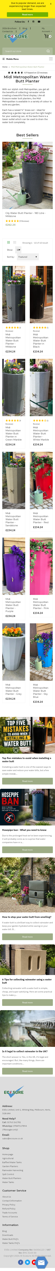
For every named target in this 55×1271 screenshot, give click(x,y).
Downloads (7, 1235)
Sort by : (11, 256)
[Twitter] (27, 1262)
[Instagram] (33, 21)
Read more (27, 14)
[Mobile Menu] (51, 59)
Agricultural (8, 1158)
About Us (6, 1196)
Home (4, 67)
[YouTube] (39, 21)
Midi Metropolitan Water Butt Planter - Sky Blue (40, 690)
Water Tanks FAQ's (11, 1243)
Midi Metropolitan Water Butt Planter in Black (40, 340)
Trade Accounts (9, 1212)
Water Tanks (8, 1182)
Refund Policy (8, 1208)
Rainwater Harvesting (12, 1170)
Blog (4, 1231)
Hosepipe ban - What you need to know (24, 829)
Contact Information (12, 1200)
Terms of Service (10, 1216)
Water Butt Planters (11, 1178)
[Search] (48, 51)
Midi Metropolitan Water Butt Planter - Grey (14, 689)
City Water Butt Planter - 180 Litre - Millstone (26, 215)
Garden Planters (10, 1166)
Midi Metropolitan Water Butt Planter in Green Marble (14, 433)
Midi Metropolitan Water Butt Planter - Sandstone (13, 519)
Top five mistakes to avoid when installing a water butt (26, 760)
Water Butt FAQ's (10, 1239)
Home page (7, 1154)
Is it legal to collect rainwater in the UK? (25, 1051)
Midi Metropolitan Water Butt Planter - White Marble (41, 433)
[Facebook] (28, 21)
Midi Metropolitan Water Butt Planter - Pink (41, 604)
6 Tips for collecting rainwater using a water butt (27, 981)
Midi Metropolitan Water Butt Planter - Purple (13, 605)
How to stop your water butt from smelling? (26, 916)
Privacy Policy (8, 1204)
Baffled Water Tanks (12, 1162)
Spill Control (8, 1174)
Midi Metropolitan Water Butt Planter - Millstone (13, 340)
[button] (28, 221)
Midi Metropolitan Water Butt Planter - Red (40, 518)
